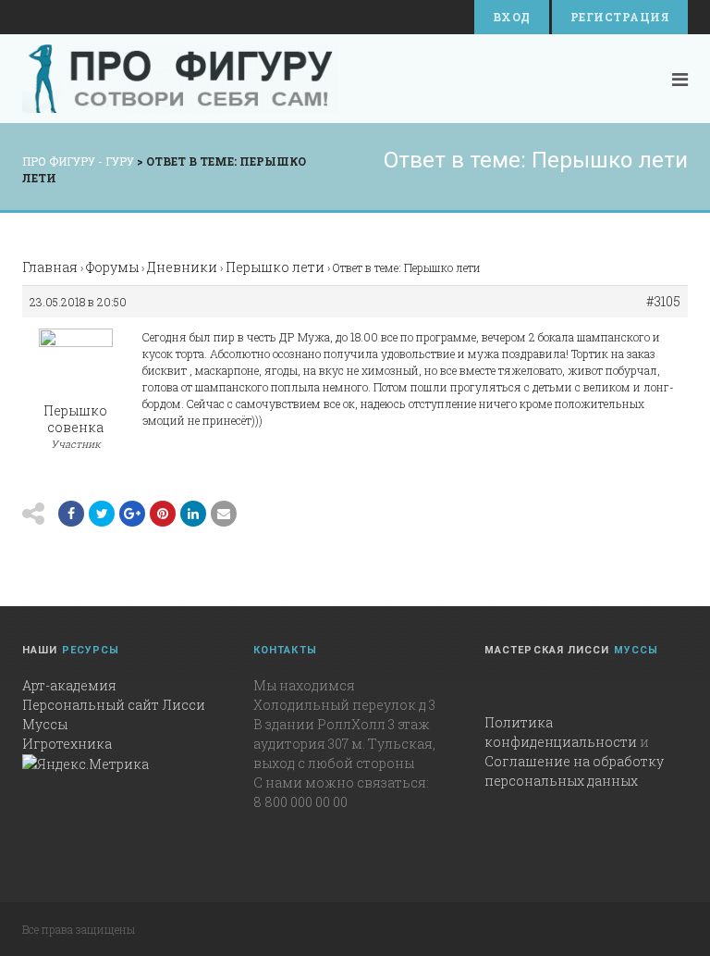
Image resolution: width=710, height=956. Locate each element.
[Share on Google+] (132, 514)
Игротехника (67, 743)
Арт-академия (69, 685)
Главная (50, 267)
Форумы (112, 267)
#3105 (663, 301)
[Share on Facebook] (71, 514)
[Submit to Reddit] (163, 514)
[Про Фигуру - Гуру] (179, 78)
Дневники (182, 267)
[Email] (193, 514)
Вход (512, 16)
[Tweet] (102, 514)
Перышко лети (275, 267)
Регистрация (619, 16)
